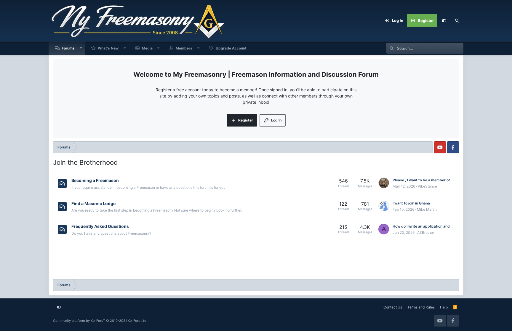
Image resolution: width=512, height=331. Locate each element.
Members (184, 48)
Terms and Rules (421, 307)
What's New (108, 48)
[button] (81, 48)
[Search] (456, 20)
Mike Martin (427, 209)
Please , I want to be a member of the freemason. (435, 180)
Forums (68, 48)
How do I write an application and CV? (425, 226)
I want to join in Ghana (411, 203)
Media (147, 48)
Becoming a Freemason (95, 180)
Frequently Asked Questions (100, 226)
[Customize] (443, 20)
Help (444, 307)
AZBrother (425, 232)
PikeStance (427, 186)
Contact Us (392, 307)
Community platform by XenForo (100, 321)
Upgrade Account (231, 48)
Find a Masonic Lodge (93, 203)
